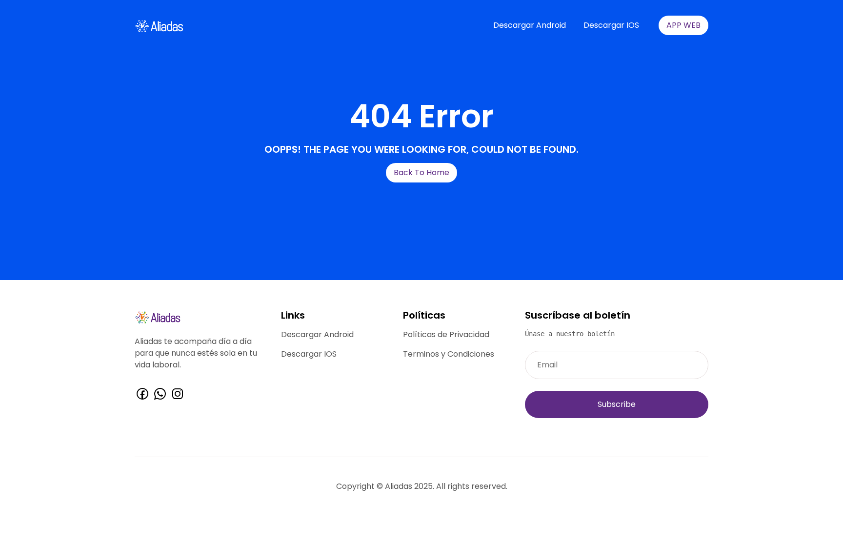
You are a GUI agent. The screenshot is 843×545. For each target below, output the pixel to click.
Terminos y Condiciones (448, 354)
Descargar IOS (611, 25)
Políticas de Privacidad (446, 334)
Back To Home (421, 172)
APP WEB (683, 25)
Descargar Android (529, 25)
